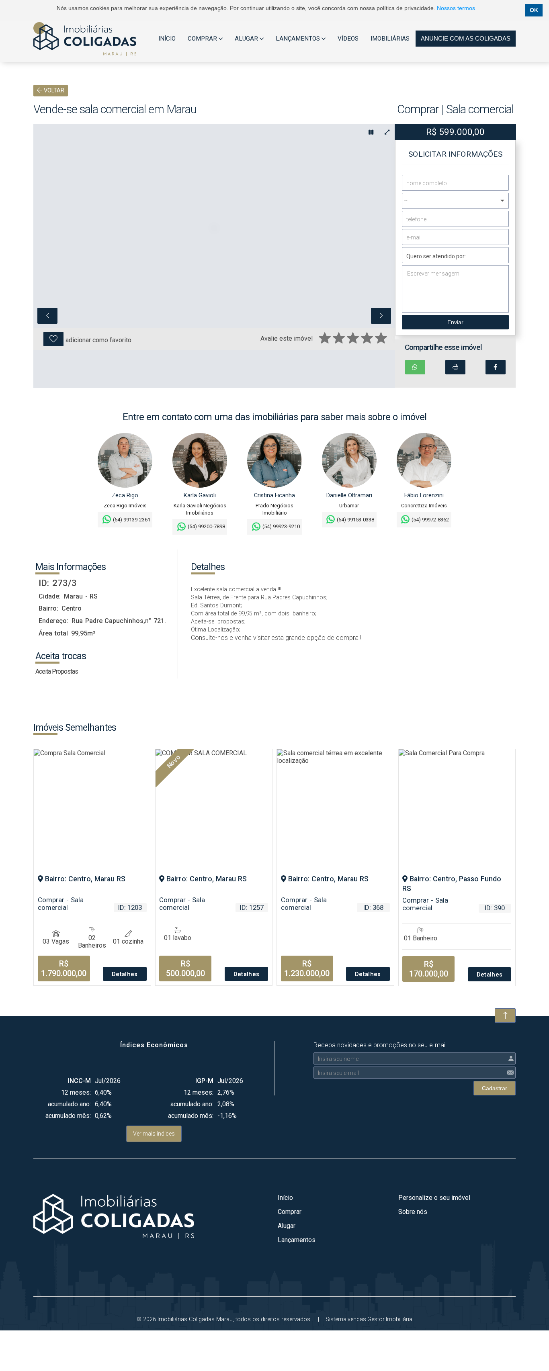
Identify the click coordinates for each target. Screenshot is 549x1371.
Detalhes (125, 974)
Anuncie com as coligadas (465, 38)
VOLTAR (53, 90)
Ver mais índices (154, 1133)
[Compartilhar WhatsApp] (415, 367)
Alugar (286, 1226)
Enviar (455, 322)
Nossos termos (456, 8)
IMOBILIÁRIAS (390, 38)
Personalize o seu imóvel (434, 1197)
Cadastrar (494, 1088)
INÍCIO (167, 38)
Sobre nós (412, 1212)
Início (285, 1197)
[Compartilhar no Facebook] (495, 367)
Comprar (289, 1212)
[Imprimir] (455, 367)
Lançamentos (296, 1240)
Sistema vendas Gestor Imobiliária (369, 1319)
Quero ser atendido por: (436, 256)
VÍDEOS (348, 38)
